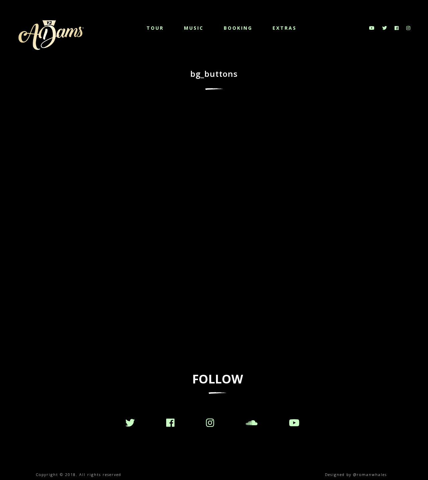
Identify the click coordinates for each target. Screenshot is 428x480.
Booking (238, 28)
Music (194, 28)
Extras (285, 28)
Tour (155, 28)
